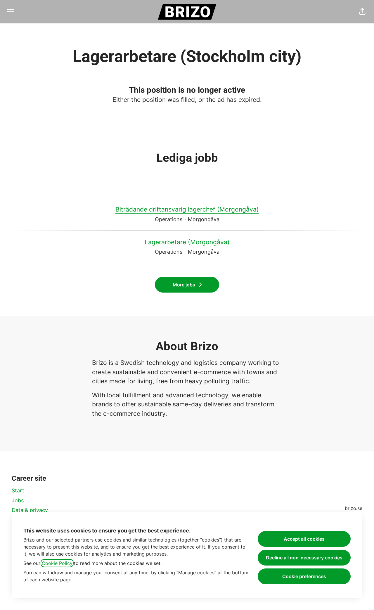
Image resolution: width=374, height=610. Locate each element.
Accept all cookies (304, 539)
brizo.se (353, 508)
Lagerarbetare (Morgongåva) (187, 242)
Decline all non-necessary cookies (304, 558)
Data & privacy (30, 510)
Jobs (18, 500)
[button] (362, 12)
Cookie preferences (304, 576)
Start (18, 490)
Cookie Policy (57, 563)
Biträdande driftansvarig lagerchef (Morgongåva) (187, 209)
